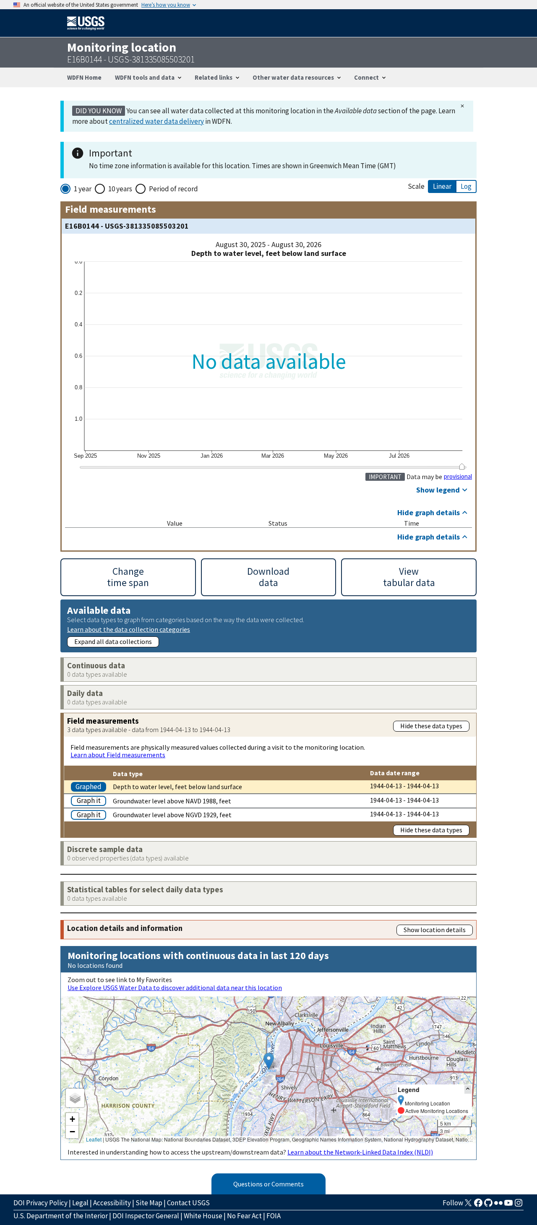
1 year (82, 188)
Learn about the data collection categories (128, 629)
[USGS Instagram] (519, 1205)
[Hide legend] (467, 1089)
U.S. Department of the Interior (60, 1215)
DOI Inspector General (145, 1215)
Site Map (149, 1202)
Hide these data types (431, 726)
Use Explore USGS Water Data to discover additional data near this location (175, 987)
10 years (120, 188)
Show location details (435, 929)
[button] (268, 1061)
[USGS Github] (488, 1205)
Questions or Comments (268, 1184)
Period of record (173, 188)
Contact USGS (188, 1202)
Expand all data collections (113, 641)
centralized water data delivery (156, 121)
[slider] (461, 466)
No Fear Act (244, 1215)
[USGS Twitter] (468, 1205)
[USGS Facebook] (478, 1205)
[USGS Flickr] (498, 1205)
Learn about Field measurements (117, 755)
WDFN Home (84, 77)
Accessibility (112, 1202)
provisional (458, 476)
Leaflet (94, 1139)
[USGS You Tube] (508, 1205)
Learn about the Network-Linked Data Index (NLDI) (360, 1152)
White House (203, 1215)
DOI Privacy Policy (40, 1202)
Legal (80, 1202)
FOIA (273, 1215)
